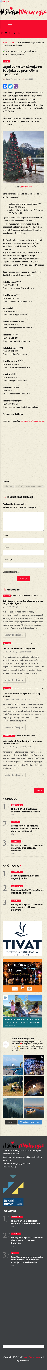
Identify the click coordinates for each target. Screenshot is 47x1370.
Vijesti (12, 43)
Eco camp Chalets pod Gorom (32, 421)
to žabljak (8, 486)
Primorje (16, 841)
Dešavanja (9, 736)
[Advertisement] (23, 451)
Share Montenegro (32, 1357)
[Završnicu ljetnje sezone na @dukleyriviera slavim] (34, 1065)
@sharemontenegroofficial (14, 1346)
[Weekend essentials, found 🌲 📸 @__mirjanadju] (13, 1108)
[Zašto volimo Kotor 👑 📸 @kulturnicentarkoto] (34, 1086)
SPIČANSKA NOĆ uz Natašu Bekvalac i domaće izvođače (25, 810)
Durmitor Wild (26, 187)
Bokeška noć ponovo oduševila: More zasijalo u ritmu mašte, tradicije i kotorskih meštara (27, 1260)
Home (5, 43)
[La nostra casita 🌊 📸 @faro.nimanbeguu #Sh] (13, 1065)
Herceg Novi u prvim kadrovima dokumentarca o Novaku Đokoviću (26, 848)
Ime (6, 535)
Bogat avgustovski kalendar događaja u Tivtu (25, 877)
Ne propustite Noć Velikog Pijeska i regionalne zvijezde (27, 891)
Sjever (7, 595)
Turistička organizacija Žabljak (29, 486)
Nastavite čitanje (13, 635)
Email (7, 548)
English (15, 822)
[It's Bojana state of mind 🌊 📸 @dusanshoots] (34, 1108)
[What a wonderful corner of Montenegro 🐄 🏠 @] (13, 1086)
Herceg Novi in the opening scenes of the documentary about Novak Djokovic (25, 828)
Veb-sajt (8, 560)
